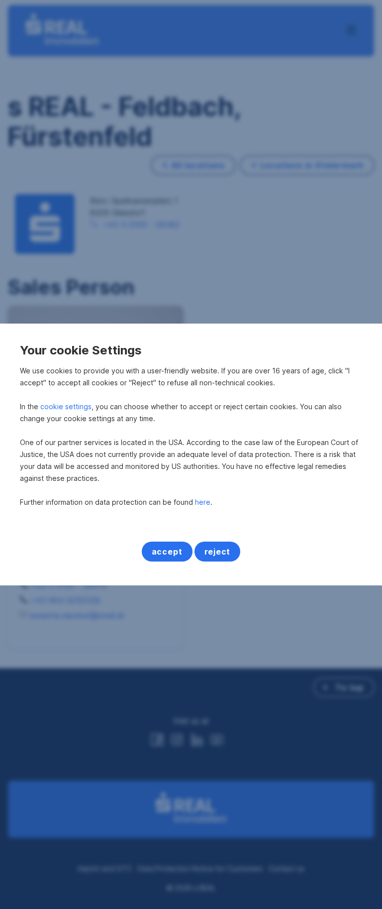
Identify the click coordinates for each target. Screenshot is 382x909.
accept (167, 552)
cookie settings (66, 406)
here (202, 502)
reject (217, 552)
